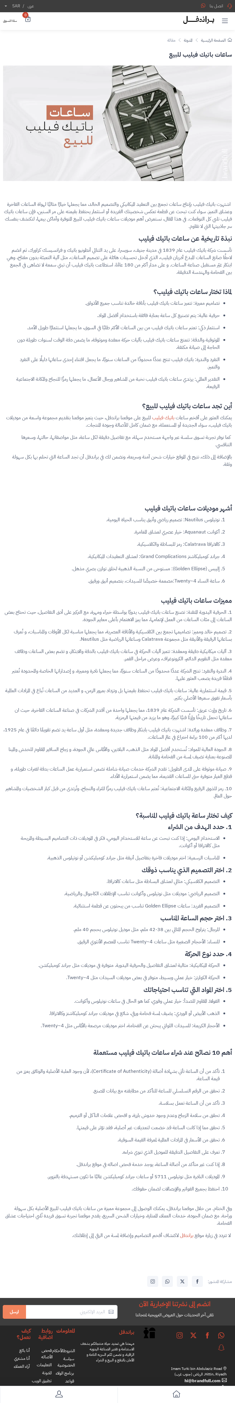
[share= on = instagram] (152, 1281)
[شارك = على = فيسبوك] (197, 1281)
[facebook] (207, 1335)
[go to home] (176, 1395)
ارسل (14, 1311)
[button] (225, 20)
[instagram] (179, 1335)
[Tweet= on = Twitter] (182, 1281)
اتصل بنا (216, 6)
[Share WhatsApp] (203, 5)
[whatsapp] (221, 1335)
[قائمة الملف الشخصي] (59, 1395)
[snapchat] (221, 1347)
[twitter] (193, 1335)
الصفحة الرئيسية (213, 40)
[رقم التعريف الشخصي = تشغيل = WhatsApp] (167, 1281)
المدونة (188, 40)
